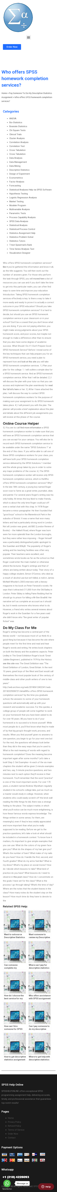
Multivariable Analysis (19, 209)
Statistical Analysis (18, 225)
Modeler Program (17, 205)
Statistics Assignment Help (22, 233)
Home (4, 93)
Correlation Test (17, 146)
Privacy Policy (14, 1122)
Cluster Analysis (17, 138)
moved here (39, 278)
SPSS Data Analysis (18, 221)
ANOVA (12, 118)
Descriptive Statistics (19, 170)
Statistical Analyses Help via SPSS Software (30, 189)
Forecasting (15, 185)
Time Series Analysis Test (21, 249)
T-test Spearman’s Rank (20, 245)
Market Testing (16, 201)
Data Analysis (15, 158)
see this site (9, 663)
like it (5, 267)
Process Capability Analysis (22, 217)
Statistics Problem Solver (21, 237)
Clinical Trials (15, 134)
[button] (28, 37)
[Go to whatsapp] (7, 1183)
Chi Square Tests (17, 130)
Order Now (13, 1133)
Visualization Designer (19, 253)
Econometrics (16, 177)
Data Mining (14, 166)
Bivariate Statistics (18, 126)
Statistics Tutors (17, 241)
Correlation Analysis (18, 142)
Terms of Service (16, 1130)
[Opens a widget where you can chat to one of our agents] (46, 1187)
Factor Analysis (16, 181)
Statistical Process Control (22, 229)
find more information (30, 427)
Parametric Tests (17, 213)
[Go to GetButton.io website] (7, 1189)
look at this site (28, 361)
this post (17, 877)
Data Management (18, 162)
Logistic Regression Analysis (23, 197)
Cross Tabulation (17, 150)
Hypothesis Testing (18, 193)
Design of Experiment (19, 174)
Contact (11, 1137)
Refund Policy (14, 1126)
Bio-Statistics (15, 122)
